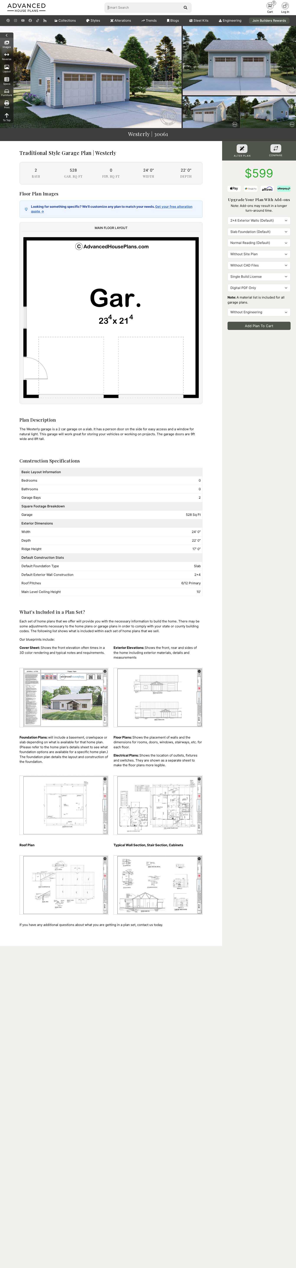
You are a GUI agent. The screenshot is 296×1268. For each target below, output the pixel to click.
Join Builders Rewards (269, 20)
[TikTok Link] (37, 20)
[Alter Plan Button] (242, 148)
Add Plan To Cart (259, 326)
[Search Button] (185, 8)
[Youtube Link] (22, 20)
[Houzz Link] (45, 20)
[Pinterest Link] (8, 20)
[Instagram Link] (15, 20)
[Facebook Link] (30, 20)
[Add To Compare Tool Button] (275, 148)
